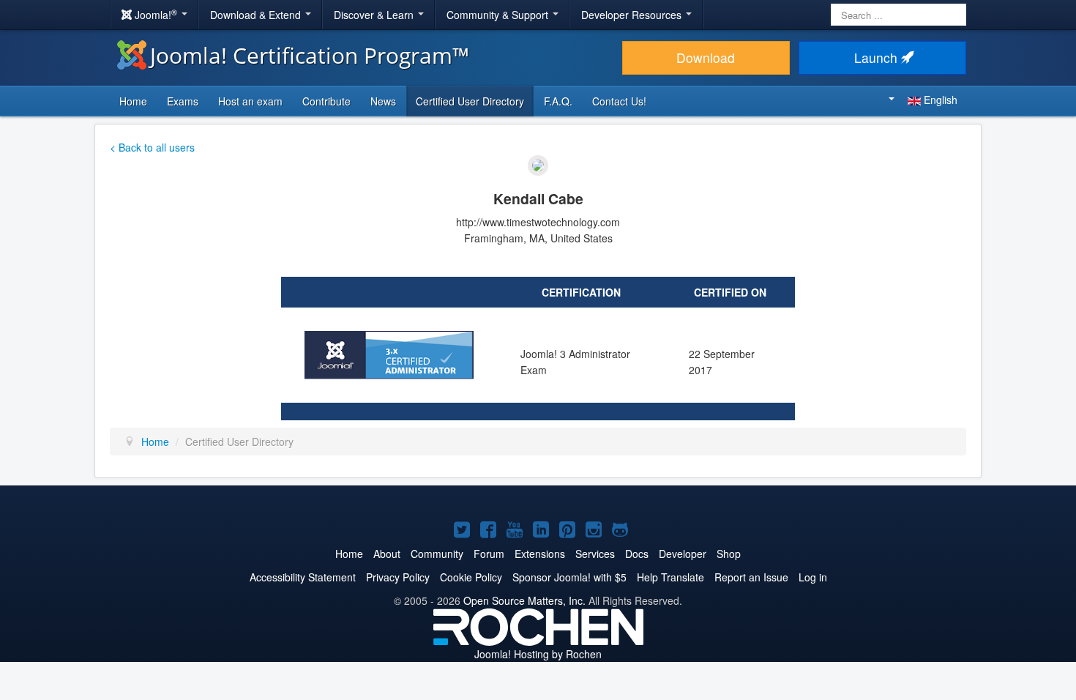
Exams (182, 101)
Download (705, 57)
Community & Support (499, 14)
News (383, 101)
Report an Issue (751, 577)
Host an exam (250, 101)
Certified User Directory (470, 101)
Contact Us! (619, 101)
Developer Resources (632, 14)
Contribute (326, 101)
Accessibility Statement (303, 577)
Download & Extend (257, 14)
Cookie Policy (471, 577)
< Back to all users (152, 147)
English (939, 99)
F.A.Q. (558, 101)
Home (133, 101)
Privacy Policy (398, 577)
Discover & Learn (375, 14)
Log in (813, 577)
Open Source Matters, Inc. (524, 600)
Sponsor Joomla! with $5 (569, 577)
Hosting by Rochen (538, 654)
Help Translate (670, 577)
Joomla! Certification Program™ (309, 55)
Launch (877, 57)
